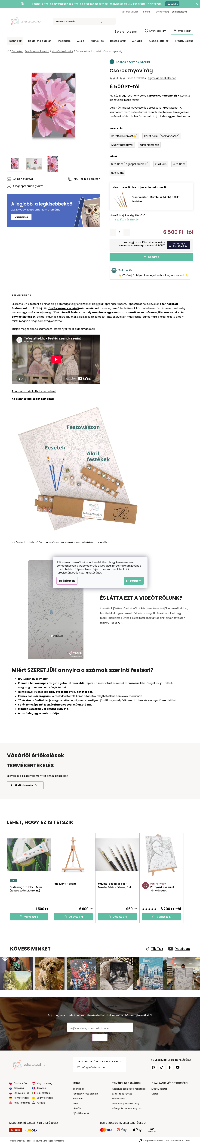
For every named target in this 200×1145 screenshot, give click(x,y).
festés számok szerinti (63, 308)
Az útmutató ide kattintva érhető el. (34, 391)
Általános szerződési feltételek (128, 1088)
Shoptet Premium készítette (156, 1140)
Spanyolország (45, 1097)
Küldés (100, 1037)
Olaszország (43, 1093)
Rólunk (146, 11)
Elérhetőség (162, 11)
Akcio (76, 1103)
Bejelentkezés (126, 31)
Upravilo (180, 1140)
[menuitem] (15, 41)
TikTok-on (115, 622)
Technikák (78, 1088)
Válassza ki (31, 917)
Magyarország (44, 1083)
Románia (41, 1088)
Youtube (182, 948)
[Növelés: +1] (126, 232)
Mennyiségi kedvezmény (125, 1103)
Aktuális (77, 1108)
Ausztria (41, 1102)
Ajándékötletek (81, 1113)
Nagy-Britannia (22, 1102)
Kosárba (153, 257)
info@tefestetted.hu (93, 1067)
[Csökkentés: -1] (113, 232)
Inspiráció (78, 1098)
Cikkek (154, 1093)
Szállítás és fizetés (127, 219)
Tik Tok (157, 948)
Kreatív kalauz (159, 1088)
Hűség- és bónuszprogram (127, 1108)
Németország (21, 1097)
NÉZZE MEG (172, 3)
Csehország (20, 1083)
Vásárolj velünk (130, 11)
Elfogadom (133, 581)
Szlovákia (19, 1088)
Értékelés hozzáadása (25, 785)
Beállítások (67, 581)
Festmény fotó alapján (85, 1093)
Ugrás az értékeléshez (162, 78)
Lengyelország (21, 1093)
